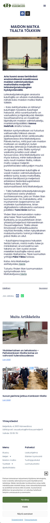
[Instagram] (27, 13)
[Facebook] (22, 13)
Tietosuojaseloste (30, 520)
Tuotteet (6, 464)
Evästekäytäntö (17, 520)
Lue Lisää (7, 359)
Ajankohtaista (9, 467)
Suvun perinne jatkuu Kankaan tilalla (25, 396)
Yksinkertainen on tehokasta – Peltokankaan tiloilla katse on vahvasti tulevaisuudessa (21, 353)
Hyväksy (25, 499)
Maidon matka (9, 460)
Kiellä (25, 507)
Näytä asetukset (25, 514)
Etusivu (6, 452)
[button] (46, 473)
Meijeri (5, 456)
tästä (22, 264)
